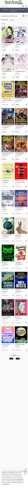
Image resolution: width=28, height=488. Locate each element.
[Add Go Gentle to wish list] (26, 323)
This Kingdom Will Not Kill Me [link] (7, 235)
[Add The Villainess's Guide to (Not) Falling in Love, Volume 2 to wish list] (26, 77)
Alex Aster (5, 209)
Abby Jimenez (19, 209)
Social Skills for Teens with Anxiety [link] (7, 98)
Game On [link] (4, 262)
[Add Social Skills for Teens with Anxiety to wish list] (13, 105)
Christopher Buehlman (21, 182)
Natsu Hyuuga (5, 45)
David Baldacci (19, 291)
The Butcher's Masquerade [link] (20, 126)
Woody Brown (5, 182)
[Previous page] (9, 355)
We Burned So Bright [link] (20, 344)
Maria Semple (19, 318)
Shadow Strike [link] (5, 289)
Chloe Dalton (19, 236)
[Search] (2, 6)
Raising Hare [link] (18, 235)
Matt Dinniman (19, 100)
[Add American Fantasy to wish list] (13, 350)
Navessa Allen (6, 264)
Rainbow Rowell (19, 264)
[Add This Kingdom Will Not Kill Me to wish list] (13, 241)
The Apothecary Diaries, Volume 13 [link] (7, 44)
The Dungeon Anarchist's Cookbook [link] (20, 98)
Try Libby (5, 9)
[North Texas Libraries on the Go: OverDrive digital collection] (14, 2)
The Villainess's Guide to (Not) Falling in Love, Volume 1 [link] (20, 44)
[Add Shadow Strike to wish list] (13, 295)
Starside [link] (4, 207)
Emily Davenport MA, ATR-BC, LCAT (8, 100)
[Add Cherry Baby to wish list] (26, 268)
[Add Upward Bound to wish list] (13, 186)
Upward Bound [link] (5, 180)
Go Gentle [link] (17, 317)
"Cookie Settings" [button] (20, 479)
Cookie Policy (6, 484)
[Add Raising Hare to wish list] (26, 241)
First (11, 358)
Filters (3, 23)
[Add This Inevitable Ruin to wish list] (26, 159)
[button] (23, 16)
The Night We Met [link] (19, 207)
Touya (18, 45)
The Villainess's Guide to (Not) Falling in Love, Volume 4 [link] (7, 71)
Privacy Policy (12, 472)
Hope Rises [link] (17, 289)
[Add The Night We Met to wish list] (26, 214)
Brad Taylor (5, 291)
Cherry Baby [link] (18, 262)
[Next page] (19, 355)
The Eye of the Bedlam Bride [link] (7, 153)
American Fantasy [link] (6, 344)
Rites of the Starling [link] (6, 317)
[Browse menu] (26, 6)
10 (17, 355)
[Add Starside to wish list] (13, 214)
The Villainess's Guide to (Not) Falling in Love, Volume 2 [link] (20, 71)
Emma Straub (5, 345)
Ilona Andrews (6, 236)
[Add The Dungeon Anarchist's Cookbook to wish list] (26, 105)
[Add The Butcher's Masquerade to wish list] (26, 132)
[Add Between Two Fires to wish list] (26, 186)
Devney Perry (5, 318)
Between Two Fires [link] (19, 180)
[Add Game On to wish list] (13, 268)
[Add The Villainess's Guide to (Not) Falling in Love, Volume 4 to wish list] (13, 77)
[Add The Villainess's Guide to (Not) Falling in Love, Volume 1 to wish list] (26, 50)
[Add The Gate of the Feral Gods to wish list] (13, 132)
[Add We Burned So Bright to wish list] (26, 350)
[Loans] (23, 6)
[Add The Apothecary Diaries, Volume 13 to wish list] (13, 50)
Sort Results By (4, 19)
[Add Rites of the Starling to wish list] (13, 323)
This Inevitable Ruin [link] (19, 153)
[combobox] (11, 6)
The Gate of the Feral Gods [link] (7, 126)
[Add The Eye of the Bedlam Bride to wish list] (13, 159)
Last (18, 358)
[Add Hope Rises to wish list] (26, 295)
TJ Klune (18, 345)
